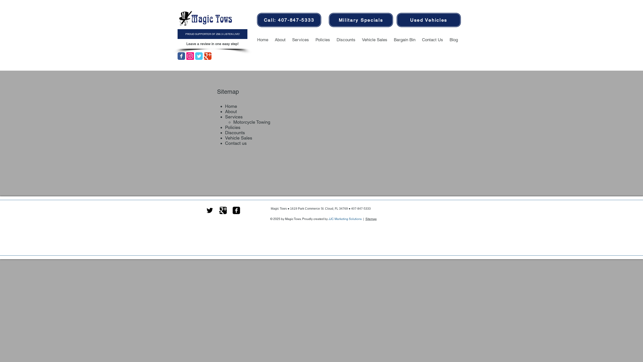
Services (234, 116)
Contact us (236, 143)
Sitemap (371, 219)
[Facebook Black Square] (236, 210)
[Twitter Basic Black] (209, 210)
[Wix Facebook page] (181, 56)
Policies (232, 127)
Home (231, 106)
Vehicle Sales (238, 138)
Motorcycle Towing (251, 122)
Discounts (235, 132)
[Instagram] (190, 56)
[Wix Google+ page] (207, 56)
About (231, 111)
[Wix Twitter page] (199, 56)
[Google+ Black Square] (223, 210)
